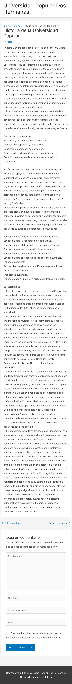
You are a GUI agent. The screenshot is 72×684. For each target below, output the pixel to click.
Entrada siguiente (59, 523)
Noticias (8, 41)
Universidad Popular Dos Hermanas (34, 8)
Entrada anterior (12, 523)
